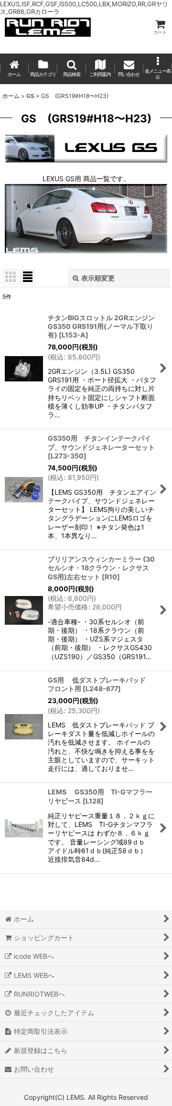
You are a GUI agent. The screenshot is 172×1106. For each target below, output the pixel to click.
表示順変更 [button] (98, 278)
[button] (71, 69)
